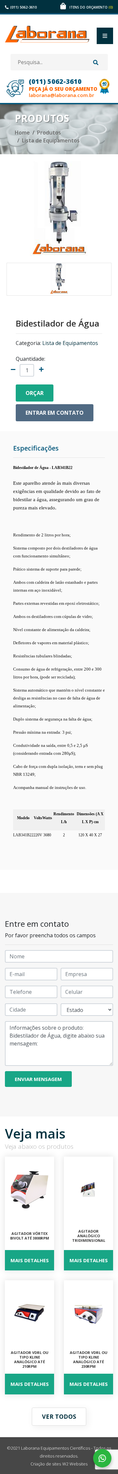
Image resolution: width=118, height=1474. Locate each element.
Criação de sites (45, 1464)
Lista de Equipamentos (51, 140)
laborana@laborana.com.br (61, 95)
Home (22, 132)
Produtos (49, 132)
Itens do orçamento (91, 7)
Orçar (35, 393)
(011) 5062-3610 (23, 7)
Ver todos (59, 1416)
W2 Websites (75, 1464)
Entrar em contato (55, 412)
